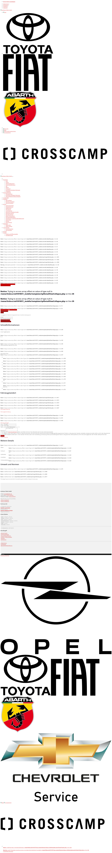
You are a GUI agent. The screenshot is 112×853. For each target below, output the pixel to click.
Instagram (5, 7)
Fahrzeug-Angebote (10, 201)
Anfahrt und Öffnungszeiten (12, 234)
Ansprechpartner (9, 229)
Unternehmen (6, 227)
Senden (2, 435)
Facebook (5, 6)
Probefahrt (8, 191)
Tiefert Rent (8, 225)
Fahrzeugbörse (9, 194)
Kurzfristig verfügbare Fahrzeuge (13, 190)
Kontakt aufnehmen (5, 555)
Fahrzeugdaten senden (5, 320)
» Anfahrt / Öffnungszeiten (6, 537)
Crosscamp (8, 188)
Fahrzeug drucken (13, 309)
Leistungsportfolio (10, 205)
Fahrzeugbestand (7, 192)
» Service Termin (4, 533)
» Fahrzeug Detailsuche (6, 285)
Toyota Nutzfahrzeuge (10, 185)
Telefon (4, 427)
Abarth (7, 187)
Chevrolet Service (9, 207)
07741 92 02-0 (10, 495)
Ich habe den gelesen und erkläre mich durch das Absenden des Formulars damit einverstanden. (27, 432)
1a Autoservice (9, 210)
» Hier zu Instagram (5, 501)
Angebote (5, 199)
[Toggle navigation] (12, 176)
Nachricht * (3, 430)
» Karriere (3, 538)
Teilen (2, 312)
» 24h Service (3, 539)
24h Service (8, 209)
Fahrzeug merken (4, 311)
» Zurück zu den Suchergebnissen (8, 284)
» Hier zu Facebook (5, 500)
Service (4, 204)
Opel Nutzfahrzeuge (10, 183)
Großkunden (6, 197)
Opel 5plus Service (10, 213)
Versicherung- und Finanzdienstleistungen (15, 218)
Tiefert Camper (9, 226)
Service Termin (9, 222)
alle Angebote (9, 200)
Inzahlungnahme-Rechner (6, 321)
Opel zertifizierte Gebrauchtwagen (13, 196)
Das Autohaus (9, 230)
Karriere (5, 231)
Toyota (7, 182)
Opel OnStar (8, 219)
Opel (7, 181)
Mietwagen (5, 223)
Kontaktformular (9, 235)
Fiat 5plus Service (9, 214)
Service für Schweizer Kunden (12, 212)
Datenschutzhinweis (12, 432)
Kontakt (4, 232)
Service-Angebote (9, 203)
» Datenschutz (4, 543)
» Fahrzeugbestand (5, 534)
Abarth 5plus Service (10, 216)
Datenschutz (6, 4)
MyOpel (7, 221)
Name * (2, 424)
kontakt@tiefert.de (8, 494)
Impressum (5, 5)
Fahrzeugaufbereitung (10, 217)
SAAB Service (8, 208)
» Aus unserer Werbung (6, 535)
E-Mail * (2, 425)
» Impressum (3, 544)
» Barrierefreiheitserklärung (6, 545)
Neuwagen (5, 179)
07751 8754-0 (12, 496)
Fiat (6, 186)
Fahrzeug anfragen (5, 309)
